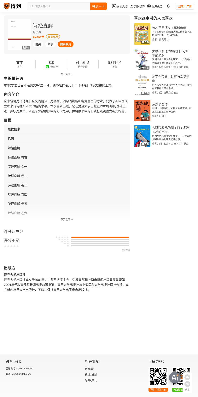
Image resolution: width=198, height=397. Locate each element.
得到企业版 (91, 374)
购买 (38, 44)
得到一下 (98, 6)
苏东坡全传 (160, 104)
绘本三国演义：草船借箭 (169, 27)
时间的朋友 (91, 380)
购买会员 (65, 44)
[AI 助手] (175, 377)
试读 (50, 44)
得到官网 (89, 368)
